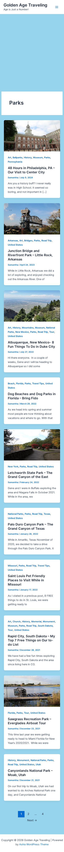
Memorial (36, 621)
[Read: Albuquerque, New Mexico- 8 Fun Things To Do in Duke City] (32, 305)
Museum (38, 157)
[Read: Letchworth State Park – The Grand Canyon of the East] (32, 444)
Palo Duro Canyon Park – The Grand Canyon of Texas (30, 526)
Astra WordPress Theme (34, 844)
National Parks (15, 514)
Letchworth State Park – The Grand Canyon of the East (30, 475)
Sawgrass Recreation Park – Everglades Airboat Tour (29, 721)
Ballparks (17, 157)
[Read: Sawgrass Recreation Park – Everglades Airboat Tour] (32, 691)
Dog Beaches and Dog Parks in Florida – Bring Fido (32, 396)
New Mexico (22, 332)
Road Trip (46, 240)
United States (15, 244)
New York (13, 466)
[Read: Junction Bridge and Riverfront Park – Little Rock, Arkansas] (32, 218)
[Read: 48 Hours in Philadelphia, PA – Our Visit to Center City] (32, 135)
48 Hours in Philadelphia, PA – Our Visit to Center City (31, 170)
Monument (49, 621)
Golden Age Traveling (25, 5)
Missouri (12, 565)
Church (17, 621)
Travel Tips (38, 383)
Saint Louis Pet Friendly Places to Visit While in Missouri (26, 580)
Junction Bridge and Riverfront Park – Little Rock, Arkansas (30, 255)
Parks (47, 157)
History (28, 157)
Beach (11, 383)
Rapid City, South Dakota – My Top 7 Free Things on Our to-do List (31, 640)
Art (9, 157)
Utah (38, 764)
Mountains (28, 327)
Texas (47, 514)
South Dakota (45, 625)
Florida (19, 383)
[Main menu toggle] (56, 7)
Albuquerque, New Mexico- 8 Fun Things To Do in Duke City (31, 344)
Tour (51, 332)
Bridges (28, 240)
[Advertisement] (32, 48)
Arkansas (13, 240)
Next (32, 820)
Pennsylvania (15, 161)
